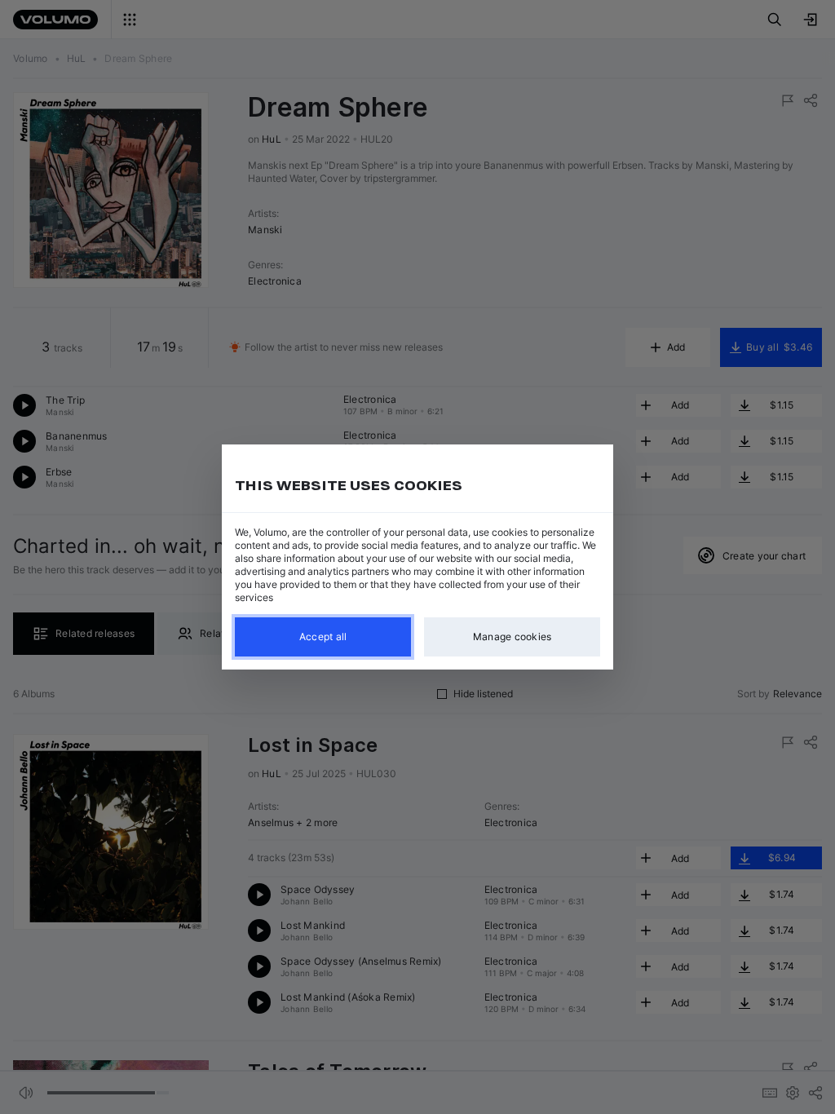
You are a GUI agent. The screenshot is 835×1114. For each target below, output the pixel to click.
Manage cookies (512, 636)
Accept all (323, 636)
